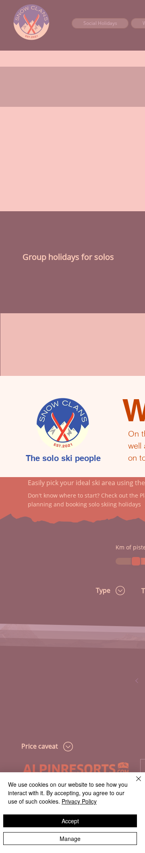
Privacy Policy (79, 801)
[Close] (133, 783)
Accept (70, 821)
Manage (70, 839)
